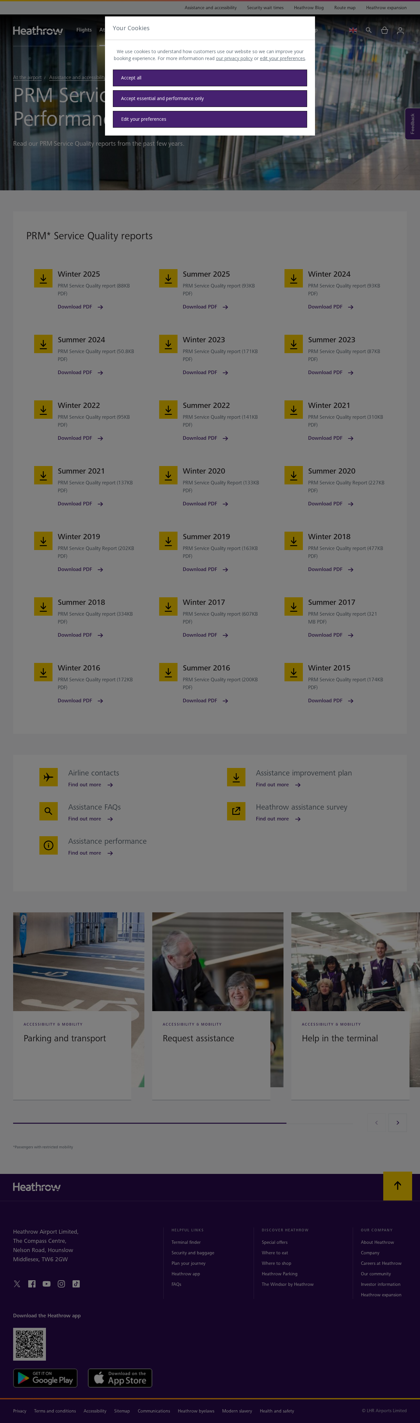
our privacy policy (234, 58)
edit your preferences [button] (282, 58)
